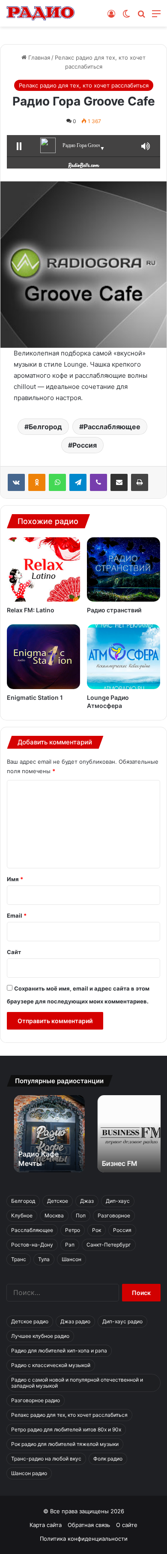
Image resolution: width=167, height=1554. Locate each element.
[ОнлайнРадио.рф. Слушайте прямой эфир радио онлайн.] (40, 13)
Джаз (87, 1201)
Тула (44, 1259)
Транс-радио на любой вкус (46, 1458)
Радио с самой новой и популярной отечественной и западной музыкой (77, 1382)
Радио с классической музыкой (50, 1365)
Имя (15, 879)
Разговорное (114, 1215)
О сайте (126, 1524)
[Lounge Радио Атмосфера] (123, 656)
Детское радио (29, 1321)
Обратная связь (89, 1524)
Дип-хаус (118, 1201)
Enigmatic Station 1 (35, 697)
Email (17, 915)
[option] (41, 1133)
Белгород (45, 426)
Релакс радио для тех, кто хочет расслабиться (84, 85)
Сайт (14, 952)
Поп (81, 1215)
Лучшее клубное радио (40, 1336)
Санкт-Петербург (108, 1244)
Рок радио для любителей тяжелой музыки (65, 1444)
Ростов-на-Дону (32, 1244)
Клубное (22, 1215)
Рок (96, 1230)
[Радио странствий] (123, 569)
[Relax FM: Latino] (43, 569)
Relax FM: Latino (30, 610)
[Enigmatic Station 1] (43, 656)
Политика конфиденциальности (84, 1538)
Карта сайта (46, 1524)
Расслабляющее (112, 426)
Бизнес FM (112, 1163)
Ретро (72, 1230)
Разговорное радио (35, 1400)
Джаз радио (75, 1321)
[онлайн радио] (84, 164)
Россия (84, 445)
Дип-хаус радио (122, 1321)
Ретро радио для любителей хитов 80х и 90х (66, 1429)
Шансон (71, 1259)
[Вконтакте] (16, 482)
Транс (18, 1259)
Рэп (70, 1244)
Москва (54, 1215)
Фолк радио (107, 1458)
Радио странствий (114, 610)
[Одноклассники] (36, 482)
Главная (38, 57)
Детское (57, 1201)
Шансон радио (29, 1473)
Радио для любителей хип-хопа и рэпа (59, 1350)
